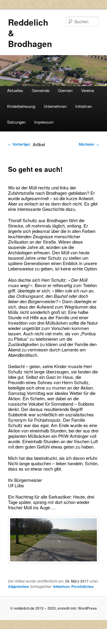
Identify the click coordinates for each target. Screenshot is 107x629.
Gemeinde (40, 90)
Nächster (89, 144)
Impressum (44, 122)
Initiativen (83, 106)
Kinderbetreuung (21, 106)
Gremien (65, 90)
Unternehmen (55, 106)
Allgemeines (18, 586)
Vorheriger (19, 144)
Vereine (87, 90)
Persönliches (82, 586)
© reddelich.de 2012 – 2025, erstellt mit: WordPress (53, 608)
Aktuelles (15, 90)
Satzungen (16, 122)
